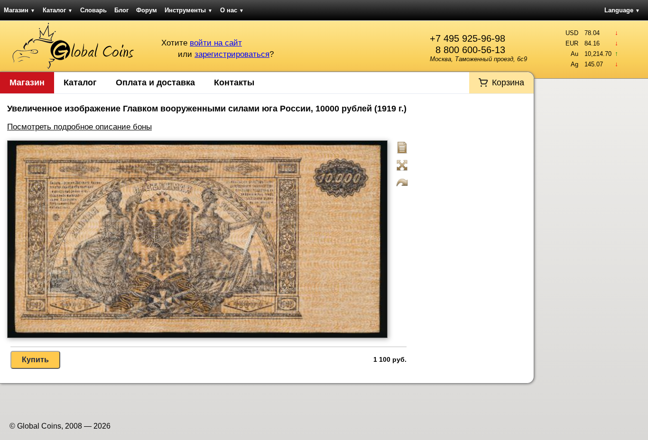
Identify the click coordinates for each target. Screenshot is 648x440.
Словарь (93, 10)
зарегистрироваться (231, 54)
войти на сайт (216, 42)
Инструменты (189, 10)
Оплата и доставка (155, 82)
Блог (121, 10)
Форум (146, 10)
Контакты (234, 82)
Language (622, 10)
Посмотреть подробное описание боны (79, 126)
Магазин (19, 10)
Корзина (508, 82)
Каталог (58, 10)
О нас (232, 10)
